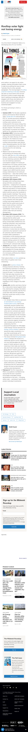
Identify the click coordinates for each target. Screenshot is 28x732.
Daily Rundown (7, 579)
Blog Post (21, 420)
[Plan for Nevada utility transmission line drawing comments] (20, 607)
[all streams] (26, 729)
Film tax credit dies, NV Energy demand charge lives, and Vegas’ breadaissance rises (8, 587)
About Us (5, 696)
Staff (4, 702)
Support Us (5, 708)
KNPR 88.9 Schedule (19, 696)
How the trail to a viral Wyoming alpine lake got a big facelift (18, 479)
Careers (4, 705)
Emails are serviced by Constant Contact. (14, 522)
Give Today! (10, 406)
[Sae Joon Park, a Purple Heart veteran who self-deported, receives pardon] (5, 468)
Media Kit (17, 711)
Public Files (17, 708)
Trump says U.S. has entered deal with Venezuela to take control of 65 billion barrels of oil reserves (19, 457)
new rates (16, 155)
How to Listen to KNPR (18, 702)
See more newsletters (9, 646)
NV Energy (5, 414)
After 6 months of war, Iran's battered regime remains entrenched (17, 489)
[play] (3, 729)
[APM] (5, 725)
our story (16, 258)
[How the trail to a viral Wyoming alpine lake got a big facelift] (5, 478)
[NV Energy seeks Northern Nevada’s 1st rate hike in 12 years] (8, 607)
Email (4, 510)
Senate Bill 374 (10, 116)
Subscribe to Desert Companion (7, 714)
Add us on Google (15, 39)
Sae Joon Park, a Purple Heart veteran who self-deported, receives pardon (18, 468)
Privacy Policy (18, 692)
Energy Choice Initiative (11, 329)
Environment (18, 579)
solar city (12, 420)
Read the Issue (14, 676)
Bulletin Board (7, 417)
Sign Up (14, 650)
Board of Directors (19, 705)
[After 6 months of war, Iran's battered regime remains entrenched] (5, 488)
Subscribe (14, 527)
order (6, 146)
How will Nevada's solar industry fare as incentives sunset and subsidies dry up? (20, 586)
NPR (12, 453)
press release (17, 265)
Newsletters (5, 710)
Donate (24, 2)
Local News (6, 612)
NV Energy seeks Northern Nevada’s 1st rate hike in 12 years (8, 619)
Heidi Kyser (6, 33)
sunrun (5, 420)
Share (4, 39)
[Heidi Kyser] (4, 429)
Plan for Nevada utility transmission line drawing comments (19, 618)
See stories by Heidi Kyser (15, 441)
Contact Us (5, 699)
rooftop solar (17, 417)
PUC (13, 414)
